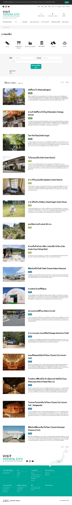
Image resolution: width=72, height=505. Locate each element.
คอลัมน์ (18, 474)
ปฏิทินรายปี (47, 474)
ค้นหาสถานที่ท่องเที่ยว (36, 66)
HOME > (4, 27)
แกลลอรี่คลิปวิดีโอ (20, 488)
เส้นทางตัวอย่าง (49, 485)
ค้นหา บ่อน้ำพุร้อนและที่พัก (35, 488)
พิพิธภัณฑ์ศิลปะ (33, 478)
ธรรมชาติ (32, 480)
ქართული (59, 6)
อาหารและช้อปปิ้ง (6, 488)
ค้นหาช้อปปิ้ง (5, 491)
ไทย (56, 6)
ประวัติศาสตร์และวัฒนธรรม (36, 474)
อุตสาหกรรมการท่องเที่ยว (35, 476)
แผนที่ (18, 491)
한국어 (53, 6)
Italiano (63, 6)
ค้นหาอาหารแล (5, 489)
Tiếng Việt (68, 6)
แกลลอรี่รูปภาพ (19, 489)
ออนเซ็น (32, 489)
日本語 (39, 6)
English (42, 6)
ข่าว (17, 476)
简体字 (49, 6)
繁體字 (46, 6)
